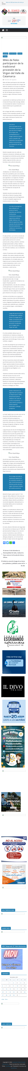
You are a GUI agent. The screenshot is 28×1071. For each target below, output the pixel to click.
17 (17, 989)
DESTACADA (5, 53)
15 (10, 989)
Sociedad (20, 53)
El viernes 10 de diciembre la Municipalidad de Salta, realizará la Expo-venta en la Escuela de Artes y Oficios (13, 554)
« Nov (2, 999)
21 (6, 992)
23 (13, 992)
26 (24, 992)
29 (10, 995)
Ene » (6, 999)
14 (6, 989)
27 (3, 995)
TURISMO (5, 56)
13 (3, 989)
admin (15, 79)
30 (13, 995)
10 (17, 986)
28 (6, 995)
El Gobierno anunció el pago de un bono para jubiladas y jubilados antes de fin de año (13, 563)
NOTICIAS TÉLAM (13, 53)
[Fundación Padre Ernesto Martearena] (3, 30)
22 (10, 992)
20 (3, 992)
